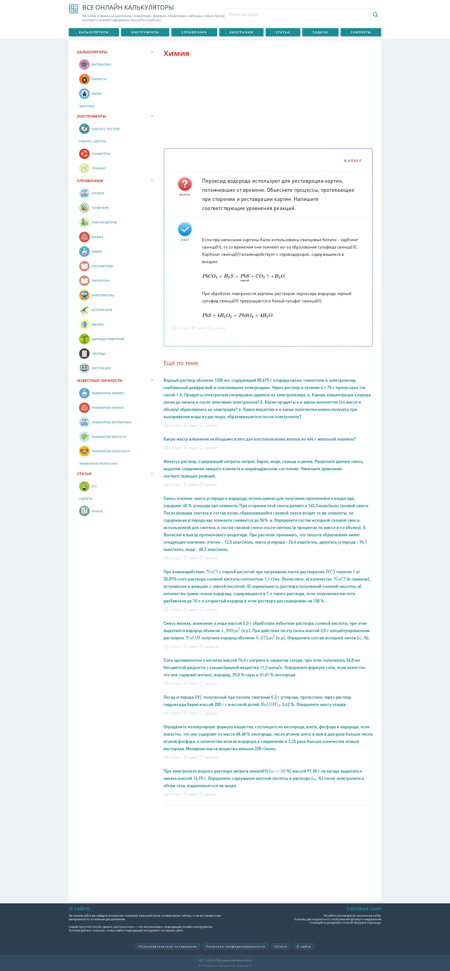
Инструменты (145, 32)
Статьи (283, 32)
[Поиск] (375, 14)
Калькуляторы (94, 32)
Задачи (320, 32)
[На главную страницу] (73, 13)
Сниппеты (361, 32)
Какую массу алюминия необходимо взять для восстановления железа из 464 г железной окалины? (260, 439)
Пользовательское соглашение (168, 946)
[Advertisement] (268, 103)
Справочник (194, 32)
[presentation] (243, 278)
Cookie (281, 946)
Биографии (241, 32)
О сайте (304, 946)
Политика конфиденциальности (235, 946)
